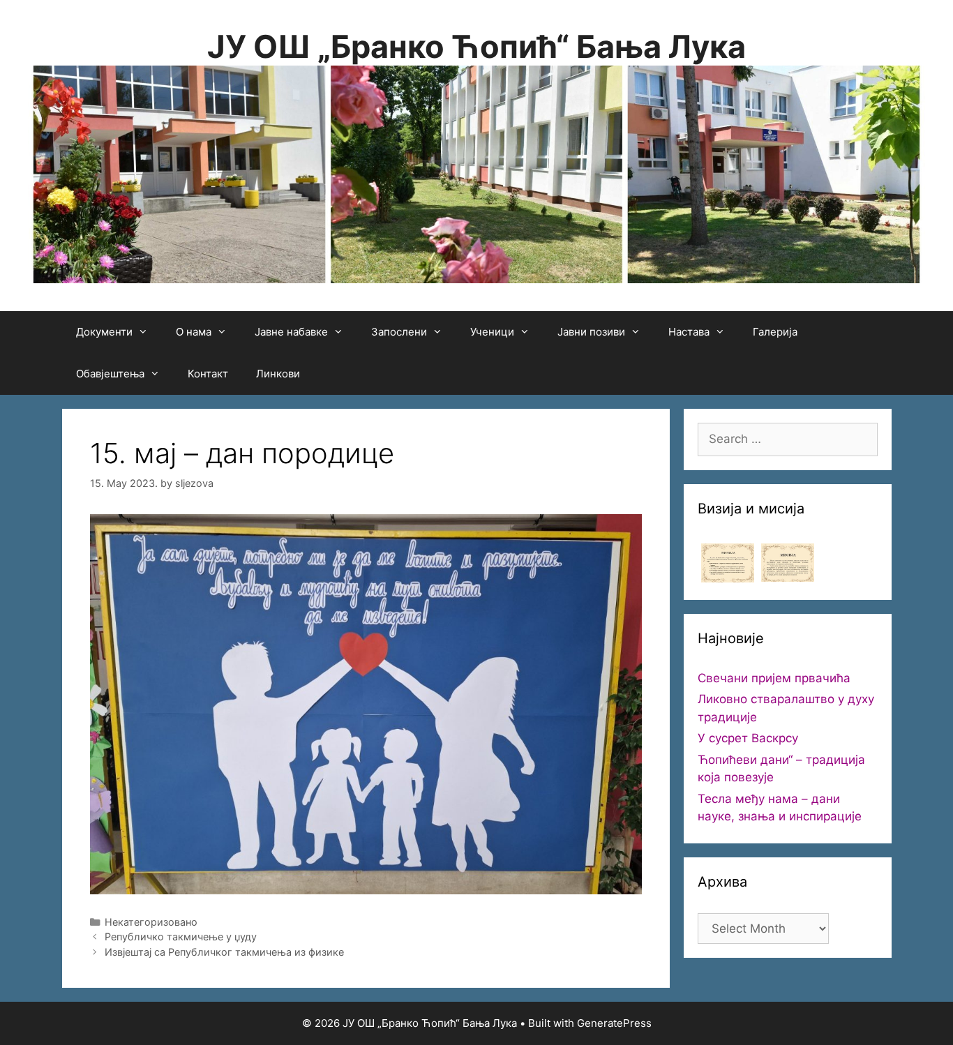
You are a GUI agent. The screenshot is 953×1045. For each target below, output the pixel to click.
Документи (104, 331)
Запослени (399, 331)
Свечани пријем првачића (774, 678)
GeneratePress (614, 1023)
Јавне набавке (291, 331)
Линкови (278, 373)
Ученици (492, 331)
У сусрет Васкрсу (748, 738)
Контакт (208, 373)
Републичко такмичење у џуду (181, 936)
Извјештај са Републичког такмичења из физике (224, 952)
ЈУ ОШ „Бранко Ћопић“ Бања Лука (476, 46)
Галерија (775, 331)
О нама (193, 331)
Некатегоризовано (151, 922)
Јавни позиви (591, 331)
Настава (689, 331)
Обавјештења (110, 373)
